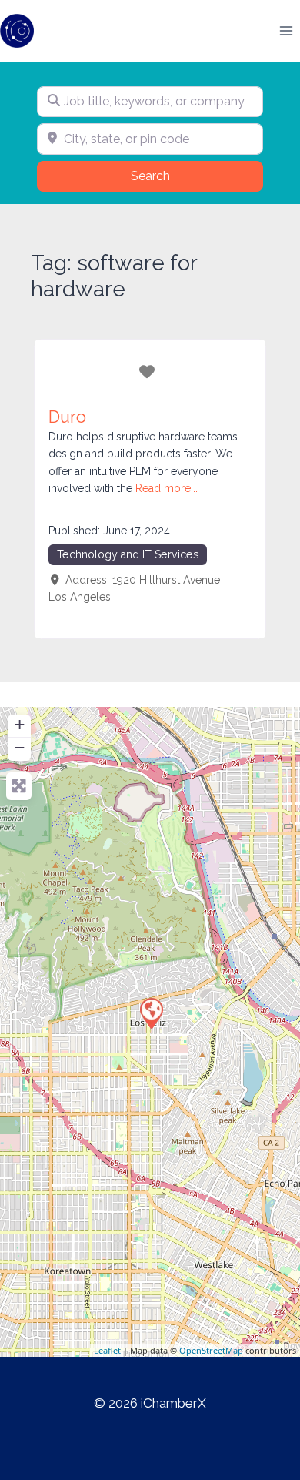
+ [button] (20, 724)
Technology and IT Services (128, 554)
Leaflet (107, 1350)
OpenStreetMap (211, 1350)
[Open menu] (286, 30)
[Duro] (151, 1012)
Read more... (166, 488)
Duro (67, 417)
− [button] (20, 747)
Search (169, 175)
